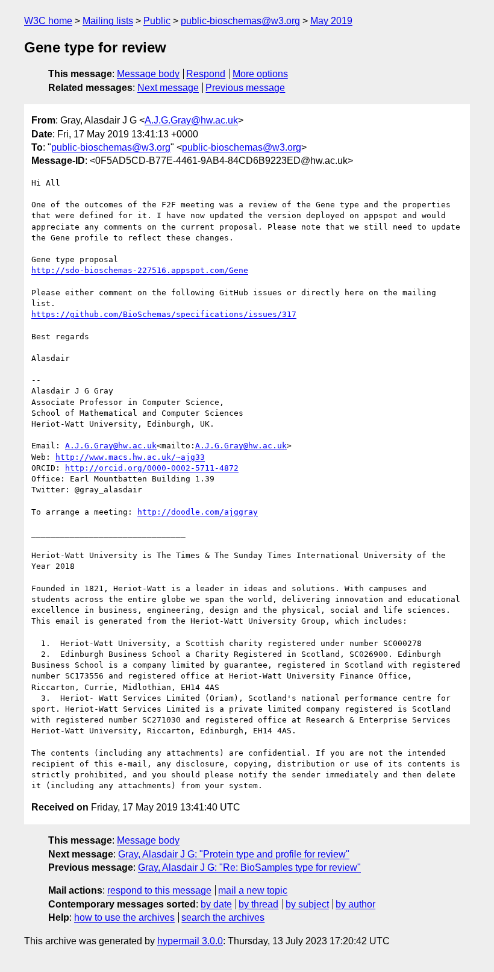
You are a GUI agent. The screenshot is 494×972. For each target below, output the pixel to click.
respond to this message (159, 890)
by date (216, 904)
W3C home (48, 21)
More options (260, 74)
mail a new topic (252, 890)
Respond (205, 74)
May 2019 (331, 21)
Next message (168, 88)
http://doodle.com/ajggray (197, 511)
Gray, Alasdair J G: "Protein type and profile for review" (233, 854)
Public (156, 21)
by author (355, 904)
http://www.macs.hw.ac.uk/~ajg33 (130, 457)
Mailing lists (108, 21)
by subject (307, 904)
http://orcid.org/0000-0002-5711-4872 (152, 467)
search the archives (222, 917)
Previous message (245, 88)
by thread (258, 904)
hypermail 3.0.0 (190, 941)
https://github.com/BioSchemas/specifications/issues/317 (163, 314)
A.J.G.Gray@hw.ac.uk (191, 120)
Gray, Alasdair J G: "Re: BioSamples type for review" (249, 867)
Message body (148, 74)
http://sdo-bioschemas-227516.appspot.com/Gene (139, 270)
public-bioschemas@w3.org (240, 21)
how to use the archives (124, 917)
